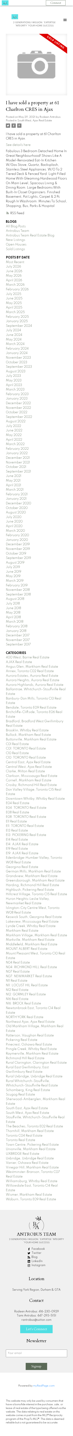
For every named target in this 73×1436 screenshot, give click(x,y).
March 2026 (15, 284)
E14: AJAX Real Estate (22, 844)
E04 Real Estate (17, 803)
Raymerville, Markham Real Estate (32, 1053)
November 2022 (18, 408)
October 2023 (16, 362)
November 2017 (18, 640)
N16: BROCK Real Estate (23, 1003)
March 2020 (15, 530)
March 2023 (15, 389)
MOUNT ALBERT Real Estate (26, 949)
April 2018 (13, 617)
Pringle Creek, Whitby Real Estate (31, 1049)
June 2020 (14, 521)
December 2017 (18, 635)
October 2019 (16, 553)
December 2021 (18, 458)
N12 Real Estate (17, 990)
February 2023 (17, 394)
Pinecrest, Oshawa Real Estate (29, 1044)
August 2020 (16, 512)
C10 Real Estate (17, 753)
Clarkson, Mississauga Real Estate (31, 776)
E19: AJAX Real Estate (22, 853)
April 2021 (13, 485)
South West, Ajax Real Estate (34, 120)
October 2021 (16, 467)
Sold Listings (15, 249)
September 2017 (18, 644)
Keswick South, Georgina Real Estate (34, 917)
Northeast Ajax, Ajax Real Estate (30, 1021)
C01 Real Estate (17, 744)
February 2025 (17, 316)
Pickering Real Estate (21, 1040)
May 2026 (14, 275)
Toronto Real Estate (20, 1140)
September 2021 (18, 471)
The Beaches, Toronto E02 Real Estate (34, 1126)
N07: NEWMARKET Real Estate (29, 976)
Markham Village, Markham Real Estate (36, 935)
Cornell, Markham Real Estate (28, 780)
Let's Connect (36, 1329)
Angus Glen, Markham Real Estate (32, 666)
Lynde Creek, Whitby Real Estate (31, 926)
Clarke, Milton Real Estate (25, 771)
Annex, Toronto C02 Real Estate (30, 671)
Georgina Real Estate (22, 867)
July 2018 (13, 603)
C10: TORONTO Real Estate (26, 757)
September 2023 (19, 366)
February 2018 (16, 626)
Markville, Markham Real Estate (30, 939)
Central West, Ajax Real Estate (29, 767)
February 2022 (17, 448)
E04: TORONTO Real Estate (26, 807)
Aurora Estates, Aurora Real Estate (32, 675)
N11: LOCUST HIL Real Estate (27, 985)
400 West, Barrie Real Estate (27, 657)
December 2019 (18, 544)
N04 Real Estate (18, 962)
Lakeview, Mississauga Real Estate (32, 921)
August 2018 (15, 599)
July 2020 (13, 517)
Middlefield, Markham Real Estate (31, 944)
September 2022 (19, 417)
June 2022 (14, 430)
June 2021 (13, 476)
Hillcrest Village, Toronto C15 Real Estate (36, 894)
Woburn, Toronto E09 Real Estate (31, 1199)
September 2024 (19, 326)
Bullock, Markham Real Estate (28, 735)
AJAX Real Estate (19, 662)
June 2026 (14, 271)
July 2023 (13, 376)
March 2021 (15, 489)
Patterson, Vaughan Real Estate (30, 1035)
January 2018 (16, 631)
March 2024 (15, 344)
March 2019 (15, 580)
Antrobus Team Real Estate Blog (30, 235)
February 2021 (17, 494)
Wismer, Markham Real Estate (29, 1194)
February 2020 (17, 535)
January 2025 (17, 321)
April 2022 (14, 439)
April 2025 (14, 307)
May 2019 (13, 576)
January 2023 (17, 398)
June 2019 (13, 571)
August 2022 (16, 421)
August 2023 (16, 371)
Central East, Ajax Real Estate (28, 762)
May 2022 (14, 435)
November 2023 (18, 357)
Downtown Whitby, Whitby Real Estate (35, 798)
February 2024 (17, 348)
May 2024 (14, 339)
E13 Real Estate (17, 830)
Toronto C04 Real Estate (24, 1135)
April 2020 (14, 526)
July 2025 (13, 294)
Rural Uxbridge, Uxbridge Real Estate (34, 1076)
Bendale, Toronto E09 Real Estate (31, 707)
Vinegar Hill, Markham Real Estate (32, 1167)
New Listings (15, 240)
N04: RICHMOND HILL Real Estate (31, 967)
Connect (55, 3)
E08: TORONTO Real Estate (26, 817)
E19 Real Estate (17, 848)
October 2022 (16, 412)
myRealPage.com (44, 1386)
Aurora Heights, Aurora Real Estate (32, 680)
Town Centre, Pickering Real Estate (32, 1144)
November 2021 (18, 462)
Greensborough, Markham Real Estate (35, 880)
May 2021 (13, 480)
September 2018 (18, 594)
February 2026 (17, 289)
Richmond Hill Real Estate (25, 1058)
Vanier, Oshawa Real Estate (27, 1163)
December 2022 (18, 403)
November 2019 (18, 549)
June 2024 (14, 335)
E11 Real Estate (16, 821)
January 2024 (17, 353)
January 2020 (17, 540)
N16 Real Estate (17, 999)
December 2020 (18, 503)
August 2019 (15, 562)
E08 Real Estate (17, 812)
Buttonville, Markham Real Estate (31, 739)
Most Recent (15, 262)
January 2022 (17, 453)
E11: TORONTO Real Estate (25, 826)
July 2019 (13, 567)
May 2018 (13, 612)
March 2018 (14, 621)
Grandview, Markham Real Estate (32, 876)
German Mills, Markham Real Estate (33, 871)
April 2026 (14, 280)
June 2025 (14, 298)
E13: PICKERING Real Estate (26, 835)
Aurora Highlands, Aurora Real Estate (34, 685)
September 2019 (18, 558)
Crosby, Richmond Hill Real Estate (31, 785)
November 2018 (18, 590)
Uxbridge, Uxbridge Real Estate (30, 1158)
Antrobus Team (17, 231)
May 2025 (14, 303)
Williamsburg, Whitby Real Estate (31, 1181)
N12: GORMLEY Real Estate (26, 994)
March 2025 (15, 312)
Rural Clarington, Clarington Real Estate (36, 1062)
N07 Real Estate (18, 971)
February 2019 (17, 585)
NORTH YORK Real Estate (24, 1017)
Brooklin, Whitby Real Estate (27, 730)
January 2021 (16, 498)
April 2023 (14, 385)
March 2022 (15, 444)
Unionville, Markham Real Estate (31, 1149)
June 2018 (13, 608)
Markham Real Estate (22, 930)
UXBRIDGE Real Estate (22, 1153)
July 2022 (13, 426)
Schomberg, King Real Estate (28, 1090)
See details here (18, 145)
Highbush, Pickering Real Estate (30, 889)
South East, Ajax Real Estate (27, 1108)
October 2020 (17, 508)
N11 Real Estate (16, 980)
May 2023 (14, 380)
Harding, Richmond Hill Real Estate (32, 885)
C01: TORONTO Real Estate (26, 748)
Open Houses (16, 244)
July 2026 (13, 266)
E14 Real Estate (17, 839)
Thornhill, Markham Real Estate (30, 1131)
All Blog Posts (16, 226)
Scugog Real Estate (20, 1094)
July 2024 (13, 330)
